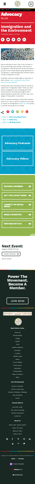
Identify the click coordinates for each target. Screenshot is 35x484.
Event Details (10, 254)
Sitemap (21, 458)
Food (17, 344)
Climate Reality (17, 335)
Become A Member (17, 386)
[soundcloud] (17, 475)
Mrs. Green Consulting (17, 410)
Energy (18, 338)
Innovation (17, 350)
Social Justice (17, 365)
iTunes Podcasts (18, 464)
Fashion (17, 341)
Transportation (17, 371)
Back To (14, 117)
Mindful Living (17, 356)
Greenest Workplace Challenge (17, 392)
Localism (17, 353)
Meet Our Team (17, 431)
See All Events (6, 259)
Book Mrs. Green (17, 407)
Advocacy (17, 332)
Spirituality (17, 368)
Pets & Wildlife (17, 362)
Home (2, 9)
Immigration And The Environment (21, 9)
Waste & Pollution (17, 374)
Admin (13, 458)
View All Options (17, 395)
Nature (18, 359)
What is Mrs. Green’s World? (17, 425)
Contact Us (17, 416)
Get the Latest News (17, 389)
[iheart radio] (17, 469)
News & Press (17, 434)
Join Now (17, 300)
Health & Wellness (17, 347)
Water (17, 377)
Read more (23, 103)
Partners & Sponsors (17, 413)
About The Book (17, 428)
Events (18, 398)
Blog (7, 9)
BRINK (32, 455)
